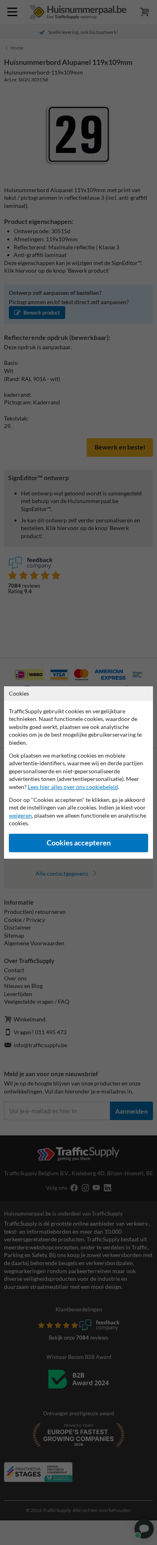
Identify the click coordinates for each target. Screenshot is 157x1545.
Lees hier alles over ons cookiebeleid (73, 786)
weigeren (20, 815)
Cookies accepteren (79, 843)
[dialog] (78, 772)
